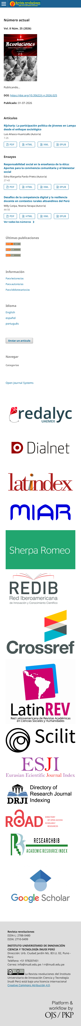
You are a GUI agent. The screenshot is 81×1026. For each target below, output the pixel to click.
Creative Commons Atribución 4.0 (29, 985)
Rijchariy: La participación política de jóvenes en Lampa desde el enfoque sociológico (40, 127)
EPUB (62, 144)
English (10, 312)
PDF (11, 144)
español (11, 318)
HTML (28, 144)
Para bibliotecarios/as (18, 289)
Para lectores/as (15, 278)
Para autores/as (14, 284)
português (12, 323)
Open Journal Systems (20, 383)
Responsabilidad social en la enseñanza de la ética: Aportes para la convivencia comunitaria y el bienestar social (39, 168)
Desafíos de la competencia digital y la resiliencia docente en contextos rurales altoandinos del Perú (37, 199)
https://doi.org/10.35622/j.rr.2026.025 (33, 95)
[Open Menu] (4, 4)
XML (46, 144)
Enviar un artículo (19, 340)
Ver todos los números (17, 221)
